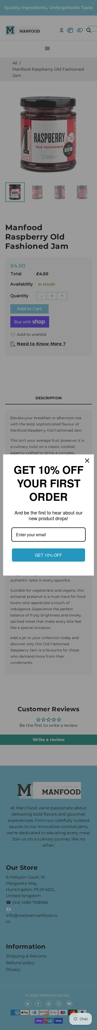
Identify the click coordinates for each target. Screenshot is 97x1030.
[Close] (87, 460)
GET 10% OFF (48, 555)
